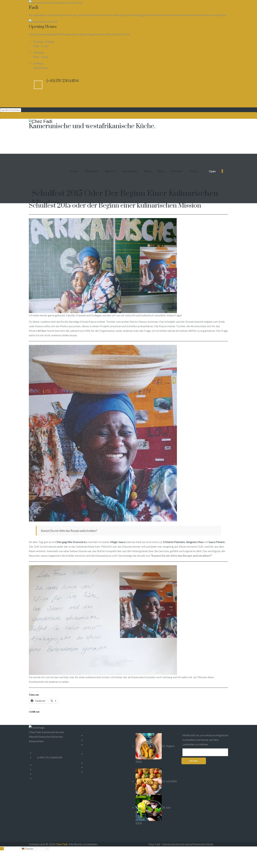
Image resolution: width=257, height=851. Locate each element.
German (28, 849)
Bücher (110, 171)
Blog (161, 171)
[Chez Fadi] (128, 121)
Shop (147, 171)
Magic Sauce (118, 542)
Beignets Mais (195, 542)
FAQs (193, 171)
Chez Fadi (61, 844)
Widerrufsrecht (93, 762)
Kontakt (177, 171)
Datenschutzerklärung (97, 740)
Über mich (92, 171)
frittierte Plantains (174, 542)
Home (74, 171)
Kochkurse (129, 171)
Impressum (91, 735)
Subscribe (194, 761)
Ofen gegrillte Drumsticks (71, 542)
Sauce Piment (217, 542)
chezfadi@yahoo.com (50, 752)
